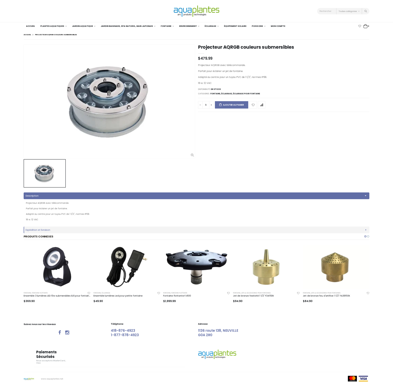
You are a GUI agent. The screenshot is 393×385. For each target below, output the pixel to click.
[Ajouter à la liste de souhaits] (253, 105)
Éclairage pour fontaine (246, 93)
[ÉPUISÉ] (85, 250)
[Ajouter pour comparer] (261, 105)
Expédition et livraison (38, 229)
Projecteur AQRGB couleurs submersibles (246, 47)
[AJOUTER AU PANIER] (155, 250)
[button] (365, 236)
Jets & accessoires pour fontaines (256, 293)
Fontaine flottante (40, 293)
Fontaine (215, 93)
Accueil (27, 35)
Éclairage (226, 93)
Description (32, 195)
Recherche (365, 11)
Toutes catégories (348, 11)
